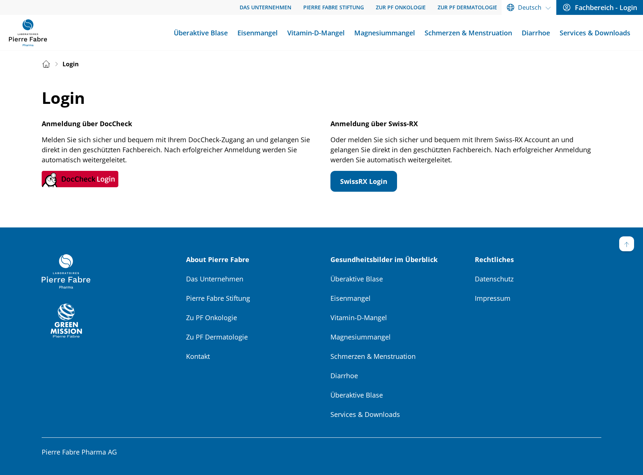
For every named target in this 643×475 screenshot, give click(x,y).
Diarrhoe (344, 375)
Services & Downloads (365, 414)
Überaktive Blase (356, 278)
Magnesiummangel (360, 336)
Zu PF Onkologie (211, 317)
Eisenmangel (350, 298)
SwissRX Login (363, 181)
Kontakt (198, 356)
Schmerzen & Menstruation (373, 356)
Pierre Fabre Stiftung (218, 298)
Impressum (493, 298)
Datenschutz (494, 278)
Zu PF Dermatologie (217, 336)
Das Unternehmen (214, 278)
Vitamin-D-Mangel (358, 317)
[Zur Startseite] (28, 32)
